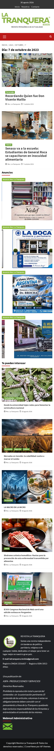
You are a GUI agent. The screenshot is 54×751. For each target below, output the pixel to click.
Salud (7, 548)
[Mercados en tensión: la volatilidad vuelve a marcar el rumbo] (27, 436)
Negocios (17, 449)
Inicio (17, 7)
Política (26, 449)
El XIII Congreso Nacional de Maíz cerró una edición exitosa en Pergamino (23, 611)
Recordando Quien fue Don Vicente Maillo (24, 98)
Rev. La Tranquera (14, 104)
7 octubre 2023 (28, 104)
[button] (4, 36)
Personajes (10, 92)
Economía (8, 449)
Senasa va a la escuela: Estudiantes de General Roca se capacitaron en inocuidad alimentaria (26, 154)
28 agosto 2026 (27, 411)
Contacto (35, 7)
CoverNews (30, 746)
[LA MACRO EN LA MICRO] (27, 487)
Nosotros (25, 7)
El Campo (19, 398)
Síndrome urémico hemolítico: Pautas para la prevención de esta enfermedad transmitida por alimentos (26, 558)
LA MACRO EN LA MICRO (14, 507)
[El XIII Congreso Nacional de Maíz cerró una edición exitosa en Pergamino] (27, 589)
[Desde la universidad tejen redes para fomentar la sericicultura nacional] (27, 384)
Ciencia (8, 145)
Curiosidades (9, 398)
